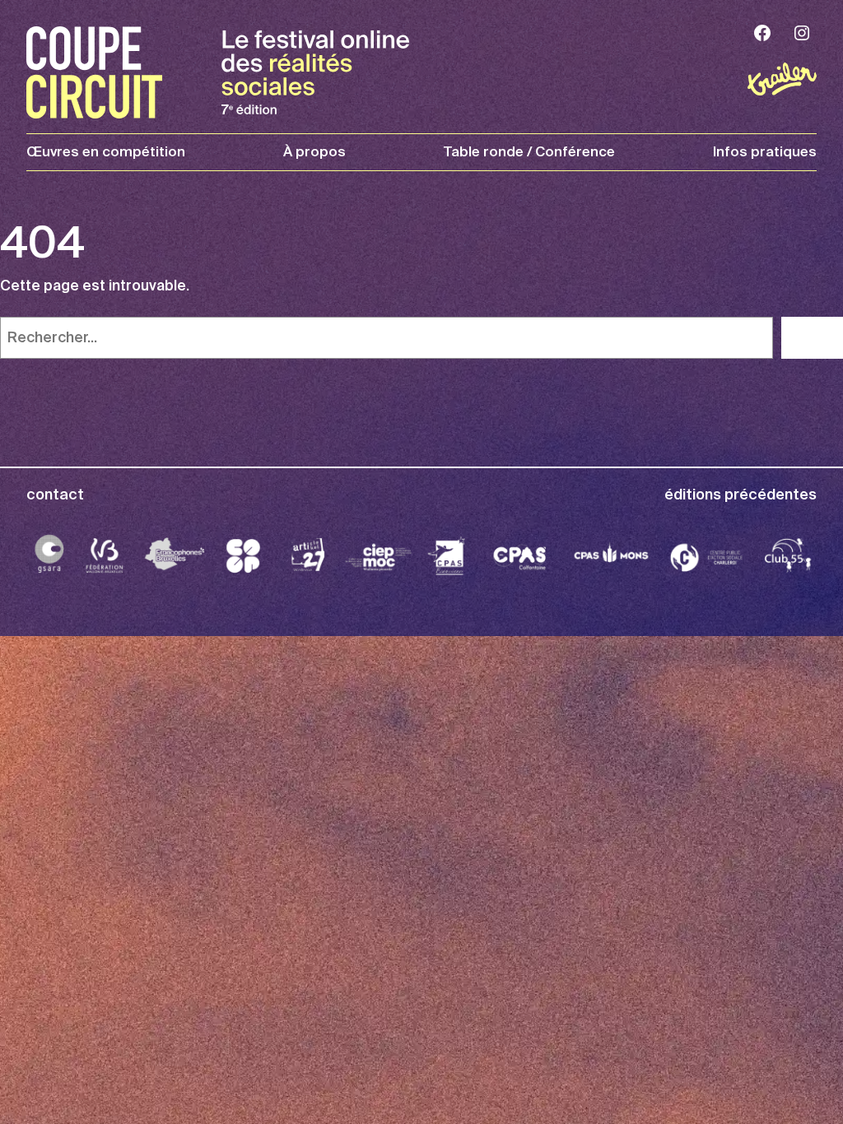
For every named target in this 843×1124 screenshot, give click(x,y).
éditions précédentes (740, 494)
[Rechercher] (812, 338)
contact (55, 494)
